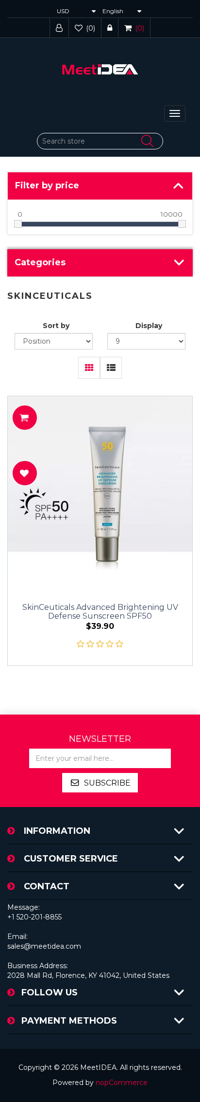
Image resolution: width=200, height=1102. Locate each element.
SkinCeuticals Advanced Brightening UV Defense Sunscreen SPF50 (100, 612)
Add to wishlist (25, 473)
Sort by (56, 325)
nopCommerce (122, 1082)
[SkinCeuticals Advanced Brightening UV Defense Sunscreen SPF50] (100, 488)
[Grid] (89, 368)
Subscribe (107, 783)
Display (148, 325)
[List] (111, 368)
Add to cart (25, 417)
